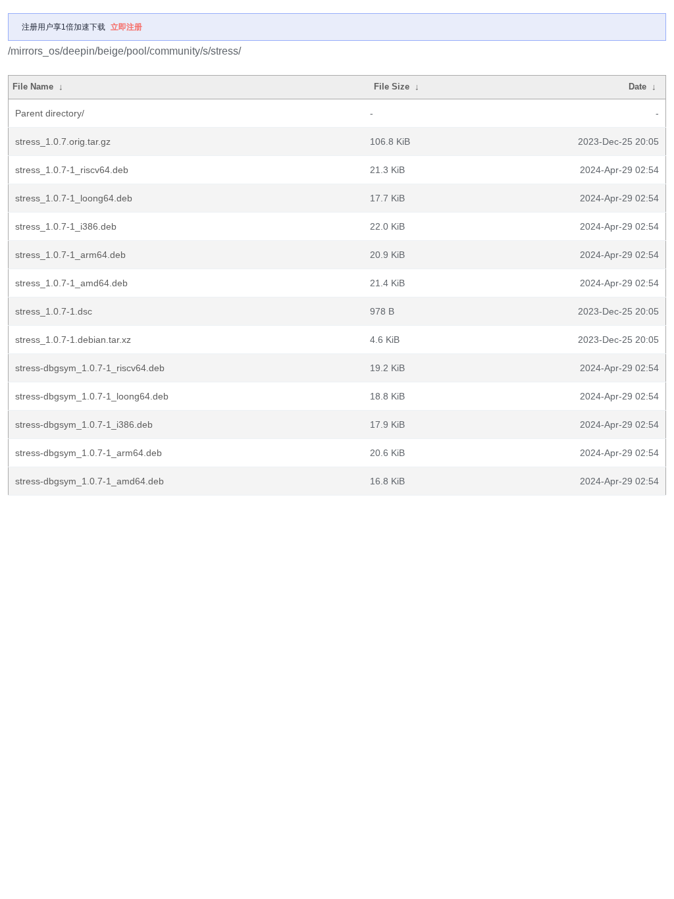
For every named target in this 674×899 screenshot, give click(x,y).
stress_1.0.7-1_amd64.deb (71, 283)
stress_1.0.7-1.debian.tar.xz (73, 339)
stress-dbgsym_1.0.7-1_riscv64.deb (90, 368)
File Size (391, 86)
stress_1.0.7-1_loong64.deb (73, 198)
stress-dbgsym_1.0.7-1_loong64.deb (91, 396)
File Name (33, 86)
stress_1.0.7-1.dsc (53, 311)
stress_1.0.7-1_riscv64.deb (71, 170)
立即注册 (126, 27)
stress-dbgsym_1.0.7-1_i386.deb (84, 424)
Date (637, 86)
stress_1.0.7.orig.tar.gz (63, 141)
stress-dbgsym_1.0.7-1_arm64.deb (88, 453)
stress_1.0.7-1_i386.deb (66, 226)
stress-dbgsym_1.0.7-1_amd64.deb (89, 481)
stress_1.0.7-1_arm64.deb (70, 254)
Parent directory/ (49, 113)
